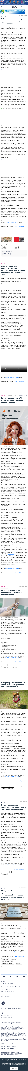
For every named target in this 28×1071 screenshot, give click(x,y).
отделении (11, 553)
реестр (18, 477)
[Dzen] (17, 976)
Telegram (21, 226)
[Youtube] (24, 976)
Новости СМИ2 (6, 253)
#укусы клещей (5, 872)
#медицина (4, 965)
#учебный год (5, 667)
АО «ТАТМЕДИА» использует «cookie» (8, 1051)
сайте (4, 552)
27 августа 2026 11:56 (23, 586)
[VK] (4, 977)
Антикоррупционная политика (7, 1048)
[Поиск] (2, 7)
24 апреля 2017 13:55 (23, 15)
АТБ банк (22, 552)
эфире (8, 714)
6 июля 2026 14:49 (23, 680)
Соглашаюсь (14, 1068)
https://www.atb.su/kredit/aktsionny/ (14, 560)
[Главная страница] (14, 7)
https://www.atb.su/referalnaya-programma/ (13, 547)
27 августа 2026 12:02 (12, 395)
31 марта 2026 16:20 (23, 801)
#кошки (3, 786)
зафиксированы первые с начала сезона (11, 839)
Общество (3, 263)
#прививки (4, 665)
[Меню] (25, 6)
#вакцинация (19, 786)
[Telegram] (10, 976)
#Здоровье (14, 667)
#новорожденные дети (7, 961)
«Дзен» (16, 226)
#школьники (12, 665)
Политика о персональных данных (8, 1046)
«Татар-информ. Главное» (12, 222)
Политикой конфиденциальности (16, 1065)
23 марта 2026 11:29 (23, 887)
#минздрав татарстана (7, 963)
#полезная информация (7, 788)
